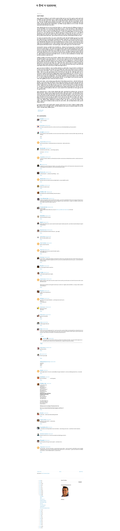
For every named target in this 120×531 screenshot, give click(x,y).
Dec (41, 495)
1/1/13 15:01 (46, 413)
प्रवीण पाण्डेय (45, 338)
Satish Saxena (42, 307)
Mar (41, 521)
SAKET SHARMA (43, 243)
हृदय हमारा (41, 503)
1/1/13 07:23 (45, 370)
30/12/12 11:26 (46, 272)
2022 (40, 482)
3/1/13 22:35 (50, 433)
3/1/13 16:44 (50, 427)
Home (60, 471)
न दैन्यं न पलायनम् (46, 5)
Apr (41, 520)
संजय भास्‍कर (42, 413)
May (41, 518)
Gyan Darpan (42, 125)
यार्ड (38, 111)
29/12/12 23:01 (46, 249)
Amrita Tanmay (42, 236)
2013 (40, 492)
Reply (41, 128)
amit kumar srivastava (44, 433)
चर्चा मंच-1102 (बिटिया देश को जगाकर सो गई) (62, 209)
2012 (40, 493)
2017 (40, 486)
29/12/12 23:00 (49, 243)
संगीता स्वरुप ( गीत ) (43, 172)
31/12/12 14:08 (45, 328)
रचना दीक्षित (41, 272)
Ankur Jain (42, 249)
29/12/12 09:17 (48, 141)
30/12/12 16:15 (46, 298)
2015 (40, 489)
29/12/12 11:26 (47, 185)
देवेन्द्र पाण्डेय (42, 265)
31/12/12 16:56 (52, 361)
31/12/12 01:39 (47, 314)
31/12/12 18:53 (51, 338)
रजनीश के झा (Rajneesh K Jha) (45, 361)
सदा (40, 354)
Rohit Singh (42, 257)
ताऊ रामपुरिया (42, 132)
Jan (41, 524)
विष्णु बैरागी (41, 222)
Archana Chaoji (43, 141)
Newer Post (39, 471)
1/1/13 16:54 (49, 419)
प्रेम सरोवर (41, 370)
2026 (40, 480)
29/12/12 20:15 (48, 236)
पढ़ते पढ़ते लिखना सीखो (43, 502)
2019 (40, 485)
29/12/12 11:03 (48, 178)
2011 (40, 526)
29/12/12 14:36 (49, 191)
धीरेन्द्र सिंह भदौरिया (43, 148)
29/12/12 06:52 (47, 125)
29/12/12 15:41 (51, 198)
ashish (41, 322)
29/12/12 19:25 (47, 215)
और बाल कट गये (42, 499)
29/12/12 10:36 (48, 172)
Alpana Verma (42, 314)
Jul (40, 515)
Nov (41, 509)
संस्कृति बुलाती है (42, 506)
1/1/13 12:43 (49, 383)
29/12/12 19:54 (45, 222)
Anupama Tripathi (43, 419)
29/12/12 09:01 (46, 132)
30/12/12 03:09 (47, 257)
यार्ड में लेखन (41, 496)
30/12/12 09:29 (46, 265)
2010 (40, 527)
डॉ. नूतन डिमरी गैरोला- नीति (43, 427)
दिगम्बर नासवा (42, 290)
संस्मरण (41, 111)
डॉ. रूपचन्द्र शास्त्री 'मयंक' (43, 207)
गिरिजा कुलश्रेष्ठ (42, 440)
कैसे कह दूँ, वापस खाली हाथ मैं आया (45, 508)
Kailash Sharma (43, 347)
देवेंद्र (40, 164)
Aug (41, 514)
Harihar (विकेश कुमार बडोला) (44, 198)
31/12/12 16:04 (44, 354)
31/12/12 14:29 (48, 347)
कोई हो (41, 497)
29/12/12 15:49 (50, 207)
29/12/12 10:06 (44, 164)
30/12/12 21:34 (48, 307)
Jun (41, 517)
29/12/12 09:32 (48, 148)
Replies (42, 336)
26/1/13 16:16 (47, 440)
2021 (40, 483)
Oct (40, 511)
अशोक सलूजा (42, 298)
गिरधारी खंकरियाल (42, 215)
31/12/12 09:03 (45, 322)
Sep (41, 512)
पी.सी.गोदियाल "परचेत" (43, 191)
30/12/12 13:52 (46, 290)
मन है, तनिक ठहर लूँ (42, 505)
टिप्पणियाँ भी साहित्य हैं (43, 500)
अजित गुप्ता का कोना (43, 178)
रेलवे (39, 111)
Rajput (41, 328)
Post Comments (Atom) (45, 473)
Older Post (81, 471)
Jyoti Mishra (42, 185)
